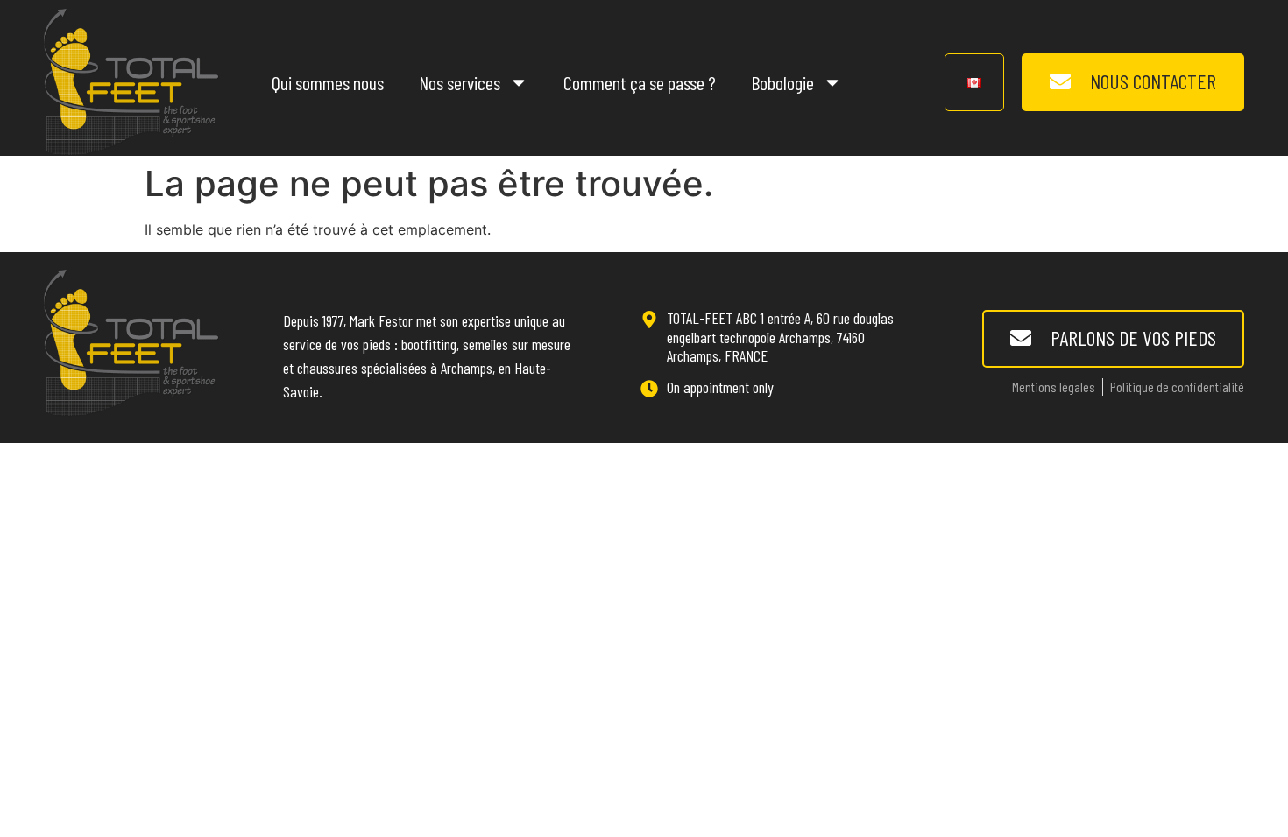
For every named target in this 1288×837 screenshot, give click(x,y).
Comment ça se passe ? (639, 82)
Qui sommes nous (328, 82)
